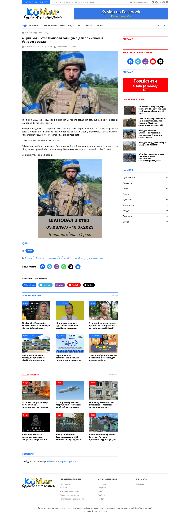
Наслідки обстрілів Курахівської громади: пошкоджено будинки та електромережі (150, 133)
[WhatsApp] (63, 266)
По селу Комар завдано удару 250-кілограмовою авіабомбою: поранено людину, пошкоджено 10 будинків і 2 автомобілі (68, 404)
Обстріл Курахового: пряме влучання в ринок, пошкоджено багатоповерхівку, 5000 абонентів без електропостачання (151, 157)
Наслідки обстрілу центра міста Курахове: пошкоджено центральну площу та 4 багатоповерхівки (35, 404)
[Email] (78, 266)
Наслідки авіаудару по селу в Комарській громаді (152, 143)
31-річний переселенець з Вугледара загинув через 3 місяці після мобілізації (103, 325)
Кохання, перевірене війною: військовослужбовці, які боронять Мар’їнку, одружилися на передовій (152, 122)
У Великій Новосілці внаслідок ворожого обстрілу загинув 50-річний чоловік (36, 437)
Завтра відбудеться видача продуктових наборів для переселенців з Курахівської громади (103, 357)
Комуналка (145, 205)
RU (158, 25)
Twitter (101, 499)
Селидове (139, 484)
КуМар (25, 243)
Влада (145, 210)
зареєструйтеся (68, 461)
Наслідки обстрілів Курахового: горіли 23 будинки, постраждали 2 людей (68, 437)
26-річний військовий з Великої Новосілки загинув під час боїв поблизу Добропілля (36, 325)
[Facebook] (42, 266)
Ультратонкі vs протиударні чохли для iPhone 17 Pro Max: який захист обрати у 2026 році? (152, 110)
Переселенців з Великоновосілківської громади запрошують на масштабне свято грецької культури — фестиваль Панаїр (69, 357)
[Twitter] (70, 266)
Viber (100, 491)
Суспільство (62, 303)
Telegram (102, 487)
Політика (145, 216)
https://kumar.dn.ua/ (142, 508)
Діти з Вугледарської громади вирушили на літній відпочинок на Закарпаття (33, 357)
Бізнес (145, 221)
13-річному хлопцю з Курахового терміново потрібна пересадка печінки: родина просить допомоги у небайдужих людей (68, 325)
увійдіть (51, 461)
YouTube (101, 495)
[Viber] (56, 266)
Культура (61, 335)
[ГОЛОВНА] (25, 25)
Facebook (102, 484)
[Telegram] (49, 266)
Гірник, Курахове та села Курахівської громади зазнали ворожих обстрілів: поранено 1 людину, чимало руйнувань (102, 404)
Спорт (145, 194)
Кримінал (145, 183)
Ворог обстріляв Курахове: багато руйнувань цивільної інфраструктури (102, 437)
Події (29, 250)
